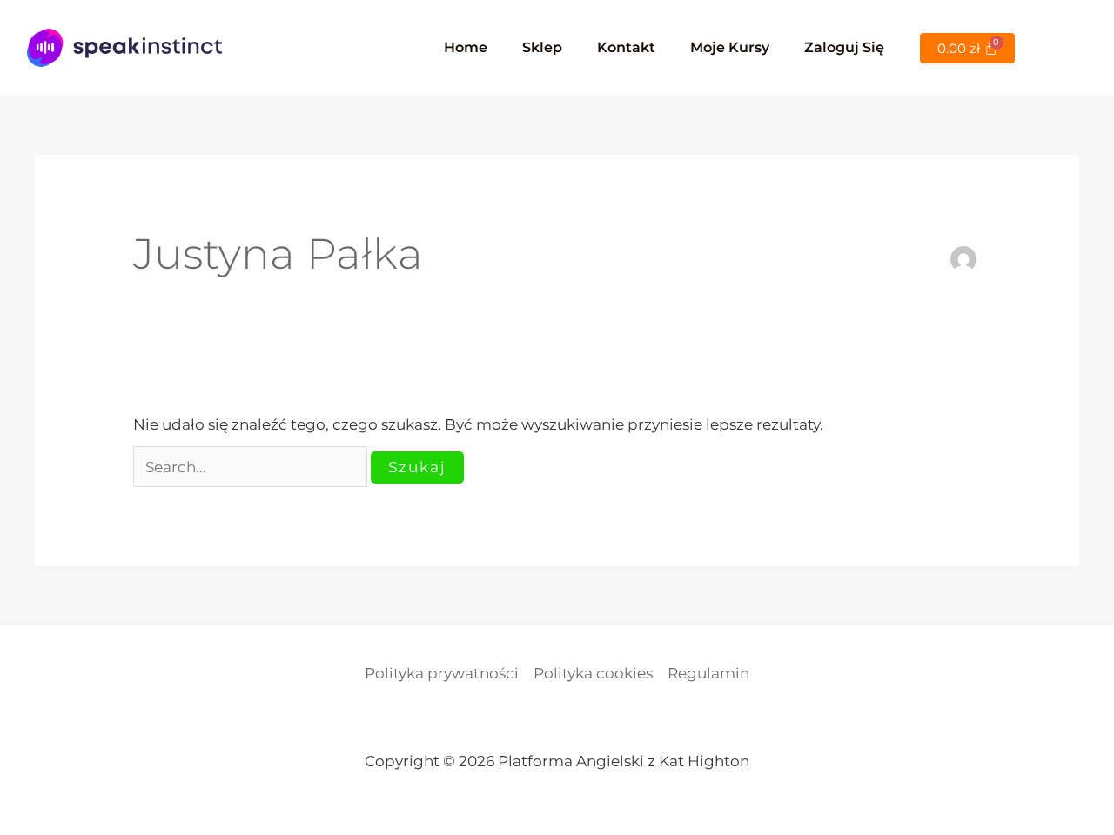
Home (465, 47)
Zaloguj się (844, 47)
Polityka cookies (593, 673)
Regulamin (708, 673)
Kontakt (626, 47)
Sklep (542, 47)
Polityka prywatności (442, 673)
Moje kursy (729, 47)
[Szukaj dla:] (252, 467)
